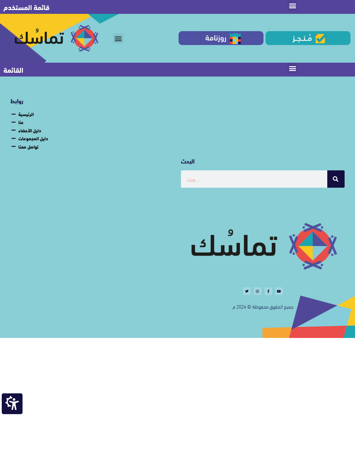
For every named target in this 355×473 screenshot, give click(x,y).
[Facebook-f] (268, 291)
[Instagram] (257, 291)
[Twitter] (247, 291)
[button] (292, 5)
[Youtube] (279, 291)
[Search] (336, 179)
